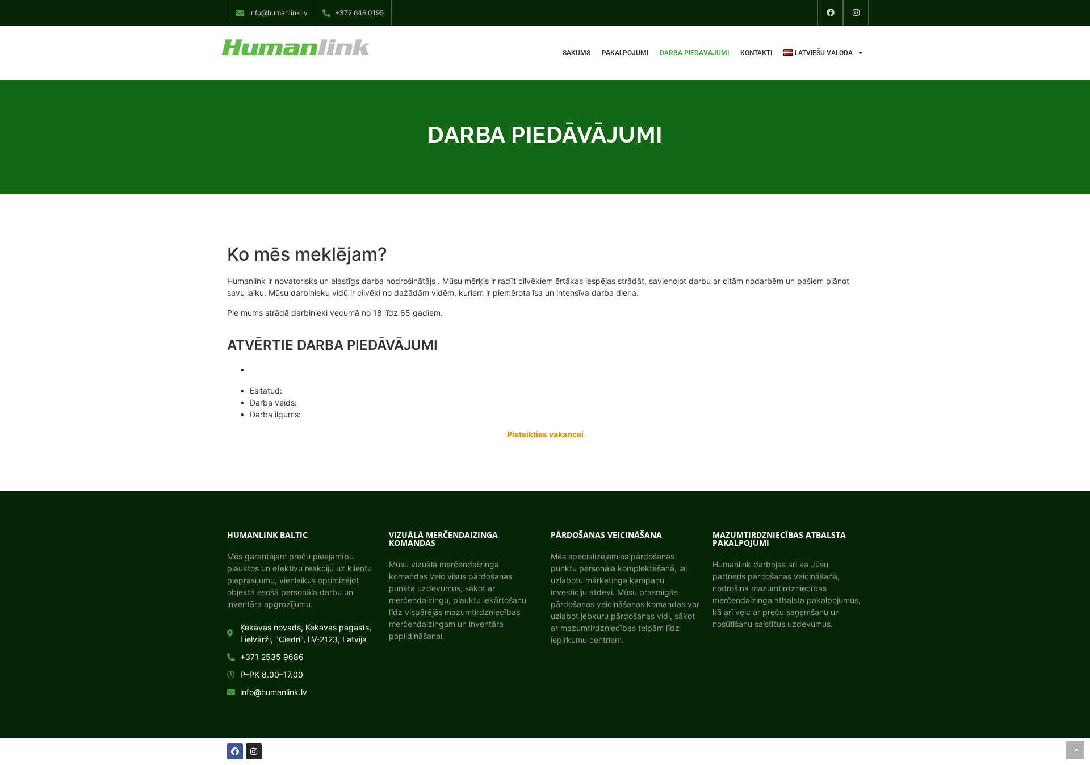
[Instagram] (856, 13)
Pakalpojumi (625, 53)
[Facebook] (830, 13)
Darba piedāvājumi (694, 53)
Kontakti (756, 53)
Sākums (576, 53)
